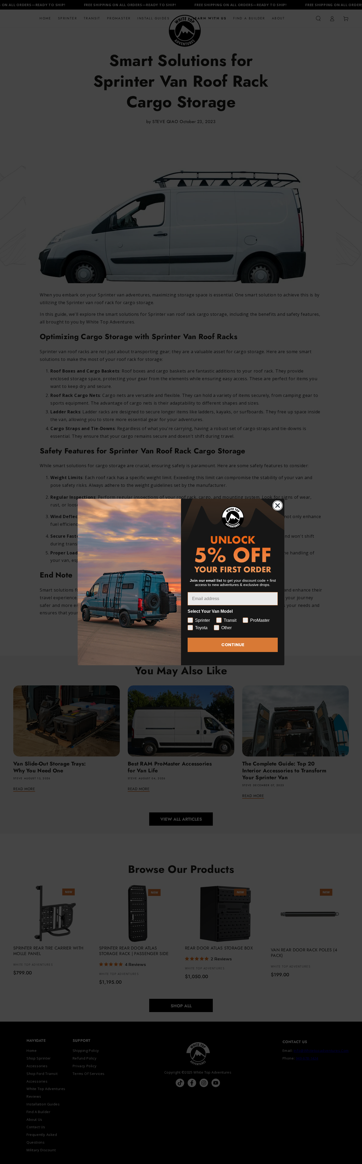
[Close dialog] (277, 505)
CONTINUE (232, 645)
